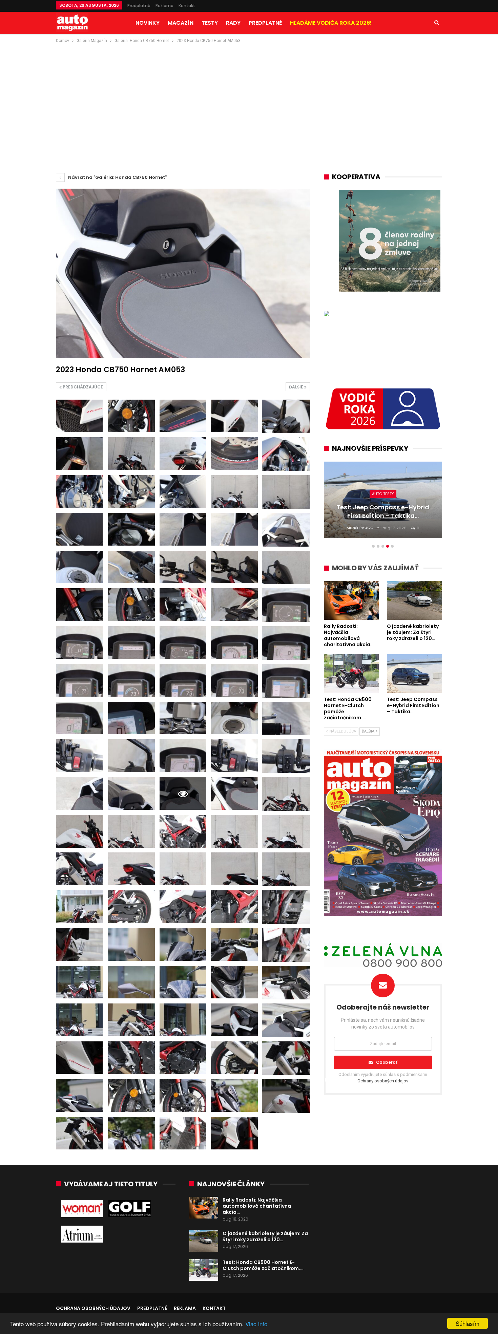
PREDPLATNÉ (265, 23)
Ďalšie (296, 387)
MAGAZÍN (180, 23)
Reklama (164, 5)
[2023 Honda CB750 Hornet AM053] (79, 416)
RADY (233, 23)
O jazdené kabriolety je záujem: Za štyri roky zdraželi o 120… (265, 1236)
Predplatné (138, 5)
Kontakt (187, 5)
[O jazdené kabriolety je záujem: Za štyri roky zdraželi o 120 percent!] (203, 1241)
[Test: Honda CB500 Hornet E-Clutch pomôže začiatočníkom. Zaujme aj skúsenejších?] (203, 1270)
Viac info (256, 1323)
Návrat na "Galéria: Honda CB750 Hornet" (117, 177)
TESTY (210, 23)
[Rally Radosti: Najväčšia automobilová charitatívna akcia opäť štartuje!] (203, 1208)
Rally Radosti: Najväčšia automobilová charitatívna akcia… (257, 1206)
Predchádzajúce (82, 387)
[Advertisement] (249, 95)
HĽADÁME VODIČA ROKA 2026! (331, 23)
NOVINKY (148, 23)
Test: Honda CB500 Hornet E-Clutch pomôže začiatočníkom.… (263, 1265)
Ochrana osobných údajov (93, 1308)
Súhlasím (467, 1323)
